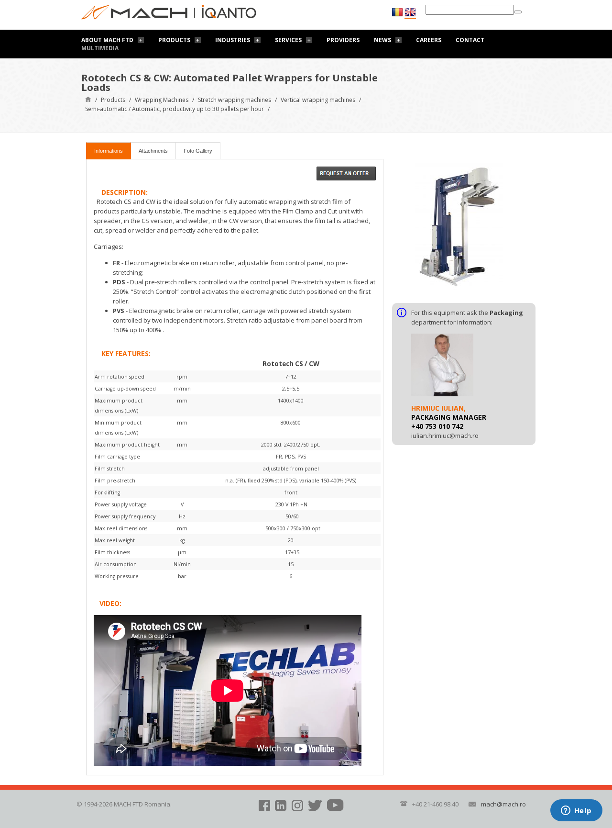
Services (288, 40)
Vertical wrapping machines (318, 100)
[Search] (518, 12)
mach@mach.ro (503, 804)
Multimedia (100, 48)
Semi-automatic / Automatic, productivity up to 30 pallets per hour (174, 109)
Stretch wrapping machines (234, 100)
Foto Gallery (198, 151)
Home (88, 99)
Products (174, 40)
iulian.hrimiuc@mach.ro (445, 435)
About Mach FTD (107, 40)
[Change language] (410, 12)
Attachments (153, 151)
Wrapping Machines (161, 100)
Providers (343, 40)
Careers (428, 40)
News (382, 40)
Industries (232, 40)
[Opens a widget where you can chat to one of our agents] (576, 811)
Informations (108, 151)
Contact (470, 40)
